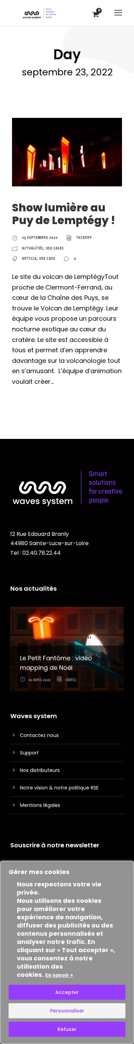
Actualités (32, 248)
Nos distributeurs (40, 770)
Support (29, 752)
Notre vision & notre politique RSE (59, 787)
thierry (84, 237)
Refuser (67, 1029)
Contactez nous (39, 735)
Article (29, 258)
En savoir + (59, 975)
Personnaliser (67, 1010)
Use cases (55, 248)
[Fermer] (129, 863)
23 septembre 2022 (40, 237)
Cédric (70, 680)
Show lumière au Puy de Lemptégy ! (63, 214)
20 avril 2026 (40, 680)
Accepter (67, 992)
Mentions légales (40, 805)
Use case (47, 258)
